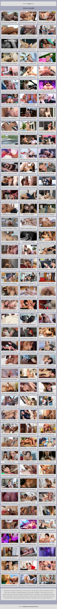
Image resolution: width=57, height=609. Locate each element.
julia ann (29, 3)
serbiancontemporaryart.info (30, 606)
